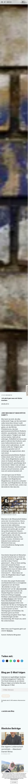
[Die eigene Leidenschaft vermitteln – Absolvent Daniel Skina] (12, 738)
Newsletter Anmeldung (9, 2)
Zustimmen (14, 782)
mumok (17, 595)
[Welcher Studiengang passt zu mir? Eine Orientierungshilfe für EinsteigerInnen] (12, 766)
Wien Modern (8, 599)
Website (10, 631)
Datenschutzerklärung (14, 778)
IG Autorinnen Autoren (11, 602)
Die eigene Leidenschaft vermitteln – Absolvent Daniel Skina (12, 749)
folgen (6, 696)
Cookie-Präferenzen (14, 779)
